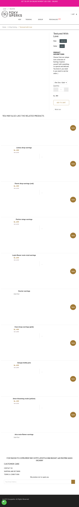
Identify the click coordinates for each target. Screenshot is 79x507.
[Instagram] (60, 500)
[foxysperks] (12, 14)
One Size (63, 41)
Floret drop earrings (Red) (24, 183)
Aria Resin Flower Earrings (24, 434)
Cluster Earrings (24, 291)
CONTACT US (8, 468)
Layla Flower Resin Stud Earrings (24, 255)
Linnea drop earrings (24, 148)
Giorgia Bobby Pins (24, 363)
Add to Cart (61, 103)
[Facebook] (56, 500)
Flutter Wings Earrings (24, 219)
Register (12, 9)
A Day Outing (12, 27)
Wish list (57, 109)
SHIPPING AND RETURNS (12, 471)
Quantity (56, 86)
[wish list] (42, 156)
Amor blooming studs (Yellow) (24, 399)
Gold (62, 46)
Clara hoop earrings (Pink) (24, 327)
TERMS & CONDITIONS (11, 474)
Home (4, 27)
